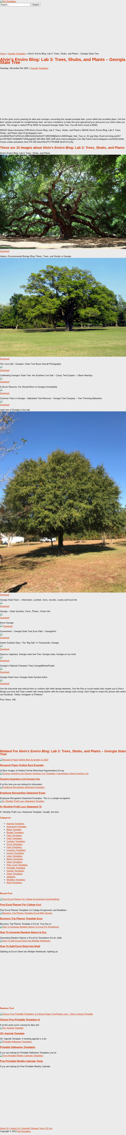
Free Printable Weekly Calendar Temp (21, 1061)
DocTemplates (24, 1131)
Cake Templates (14, 835)
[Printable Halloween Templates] (16, 1041)
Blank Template (14, 829)
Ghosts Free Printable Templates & (20, 1019)
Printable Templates (16, 868)
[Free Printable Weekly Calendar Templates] (21, 1055)
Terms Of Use (45, 1128)
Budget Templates (15, 832)
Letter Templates (14, 856)
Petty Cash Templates (17, 865)
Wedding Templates (16, 879)
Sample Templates (17, 53)
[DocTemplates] (8, 1)
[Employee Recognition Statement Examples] (22, 787)
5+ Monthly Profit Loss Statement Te (21, 806)
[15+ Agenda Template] (11, 1028)
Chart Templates (14, 838)
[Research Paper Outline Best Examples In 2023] (24, 760)
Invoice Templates (15, 853)
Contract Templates (16, 841)
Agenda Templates (15, 823)
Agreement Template (16, 826)
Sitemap (34, 1128)
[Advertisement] (63, 29)
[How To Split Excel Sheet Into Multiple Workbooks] (25, 941)
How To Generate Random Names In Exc (23, 932)
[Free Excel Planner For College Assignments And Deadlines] (30, 899)
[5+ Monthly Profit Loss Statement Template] (22, 801)
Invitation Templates (16, 850)
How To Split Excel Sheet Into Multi (20, 946)
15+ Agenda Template (12, 1033)
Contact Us (15, 1128)
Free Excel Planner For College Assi (20, 904)
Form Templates (14, 847)
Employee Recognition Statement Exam (22, 792)
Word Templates (14, 882)
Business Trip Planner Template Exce (21, 918)
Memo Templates (15, 859)
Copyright (25, 1128)
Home (3, 53)
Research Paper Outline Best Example (22, 765)
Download (4, 251)
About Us (4, 1128)
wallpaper (11, 876)
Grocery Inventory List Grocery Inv (20, 779)
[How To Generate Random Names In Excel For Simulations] (29, 927)
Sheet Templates (15, 874)
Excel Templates (14, 844)
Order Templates (14, 862)
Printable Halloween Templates (17, 1047)
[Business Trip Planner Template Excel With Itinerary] (26, 913)
